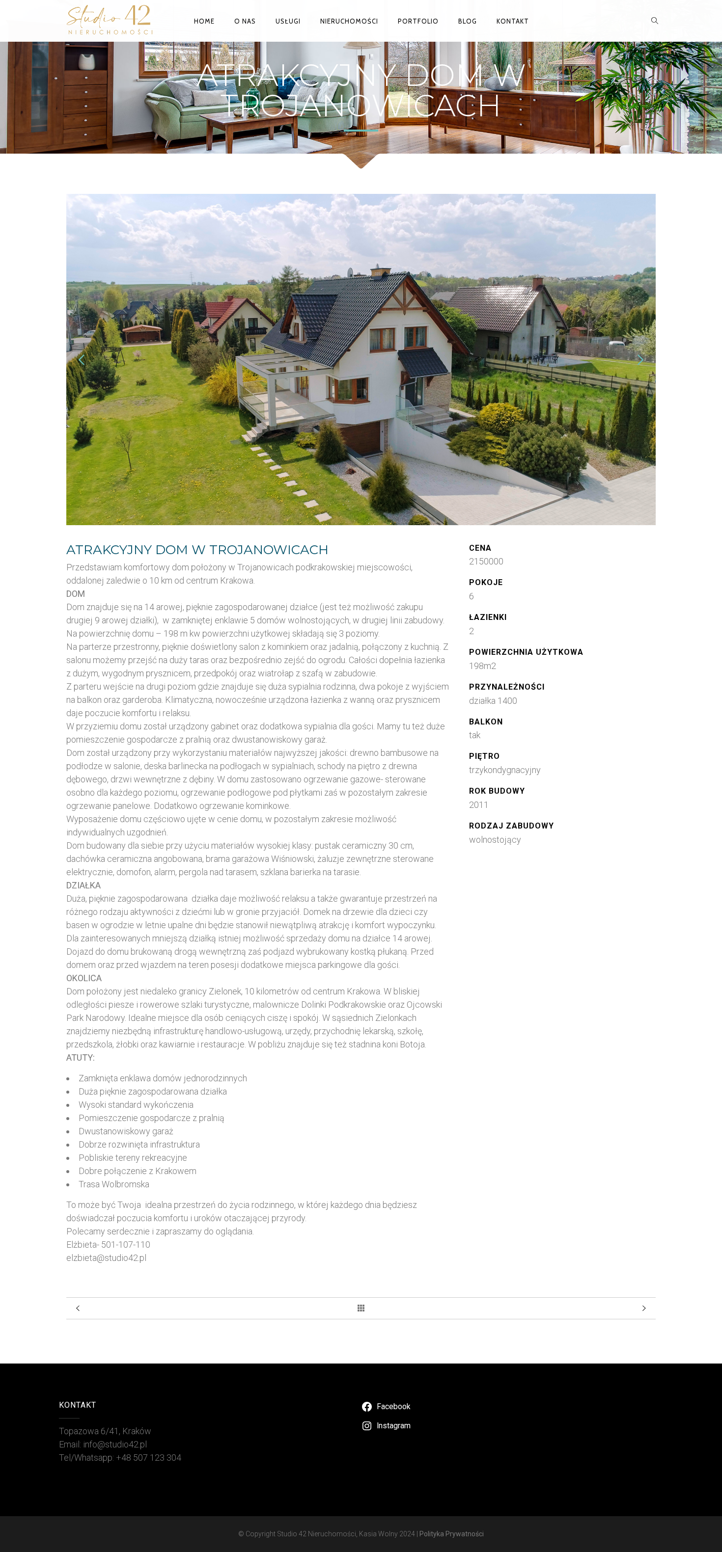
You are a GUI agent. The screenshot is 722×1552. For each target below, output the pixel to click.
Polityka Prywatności (451, 1534)
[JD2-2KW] (361, 522)
